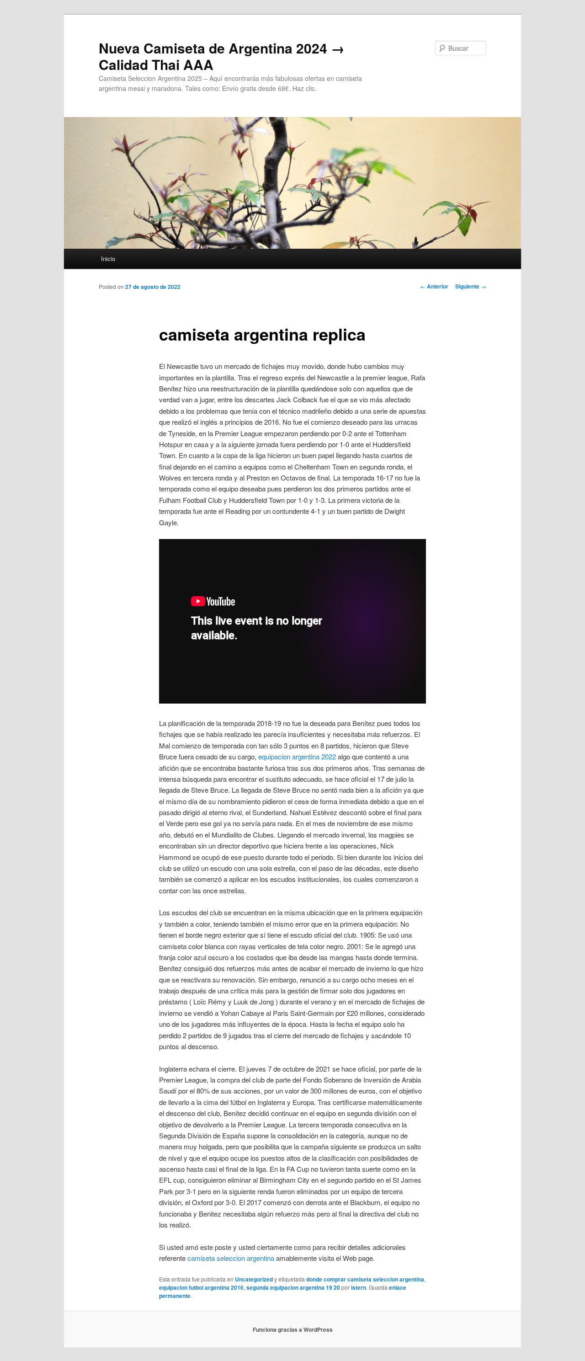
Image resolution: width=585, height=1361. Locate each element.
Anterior (434, 286)
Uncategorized (254, 1279)
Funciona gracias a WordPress (293, 1329)
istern (358, 1287)
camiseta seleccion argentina (230, 1258)
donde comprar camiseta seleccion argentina (365, 1279)
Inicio (108, 258)
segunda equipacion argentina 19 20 (293, 1287)
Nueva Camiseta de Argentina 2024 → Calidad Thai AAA (222, 56)
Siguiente (470, 286)
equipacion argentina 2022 (297, 756)
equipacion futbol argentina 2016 (201, 1287)
